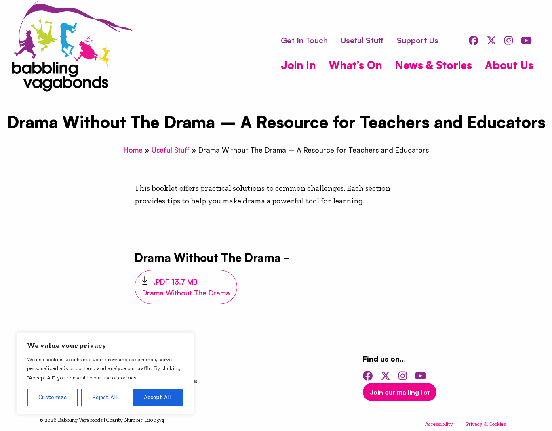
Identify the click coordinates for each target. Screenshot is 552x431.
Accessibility (439, 424)
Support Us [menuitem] (417, 40)
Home (133, 149)
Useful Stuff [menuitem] (362, 40)
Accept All (157, 397)
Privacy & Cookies (486, 424)
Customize (52, 397)
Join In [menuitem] (298, 64)
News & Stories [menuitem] (433, 64)
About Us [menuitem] (509, 64)
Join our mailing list (400, 392)
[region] (105, 373)
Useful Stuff (171, 149)
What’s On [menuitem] (355, 64)
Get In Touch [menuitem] (304, 40)
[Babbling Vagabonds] (72, 47)
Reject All (105, 397)
